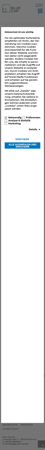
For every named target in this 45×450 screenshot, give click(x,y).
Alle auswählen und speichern (22, 145)
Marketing (14, 123)
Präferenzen (33, 117)
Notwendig (14, 117)
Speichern (22, 139)
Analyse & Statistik (19, 120)
